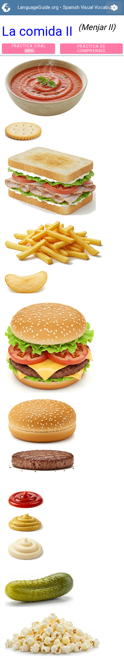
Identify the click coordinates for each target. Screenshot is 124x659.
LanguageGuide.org (38, 7)
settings (114, 7)
